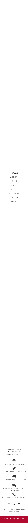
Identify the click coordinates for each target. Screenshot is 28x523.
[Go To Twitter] (14, 504)
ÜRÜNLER (14, 173)
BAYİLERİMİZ (14, 197)
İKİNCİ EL (14, 185)
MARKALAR (14, 177)
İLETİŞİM (14, 201)
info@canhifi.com (16, 454)
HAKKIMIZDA (14, 193)
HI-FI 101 (14, 189)
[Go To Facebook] (9, 504)
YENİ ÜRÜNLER (14, 181)
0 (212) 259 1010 (16, 449)
